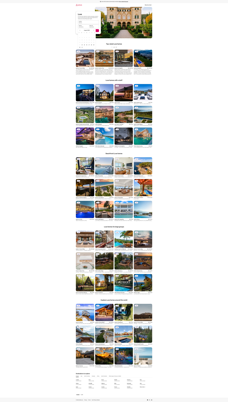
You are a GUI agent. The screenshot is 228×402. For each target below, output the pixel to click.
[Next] (116, 47)
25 (84, 44)
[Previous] (112, 47)
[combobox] (88, 22)
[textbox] (83, 27)
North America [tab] (87, 376)
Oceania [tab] (93, 376)
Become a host (148, 5)
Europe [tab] (77, 376)
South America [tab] (104, 376)
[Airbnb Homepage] (79, 5)
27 (89, 44)
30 (79, 47)
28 (91, 44)
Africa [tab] (98, 376)
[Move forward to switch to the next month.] (93, 30)
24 (82, 44)
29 (93, 44)
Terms (89, 400)
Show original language (123, 1)
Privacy (85, 400)
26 (86, 44)
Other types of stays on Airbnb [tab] (115, 376)
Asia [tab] (81, 376)
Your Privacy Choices (96, 400)
